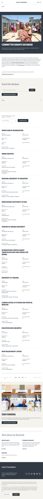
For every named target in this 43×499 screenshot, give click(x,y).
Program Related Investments (18, 62)
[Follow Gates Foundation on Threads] (40, 474)
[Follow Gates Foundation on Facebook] (29, 474)
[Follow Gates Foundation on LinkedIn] (32, 474)
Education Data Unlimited (11, 328)
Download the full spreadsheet (10, 94)
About (3, 6)
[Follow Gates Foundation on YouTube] (37, 474)
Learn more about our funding (10, 422)
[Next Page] (25, 377)
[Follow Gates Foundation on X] (26, 474)
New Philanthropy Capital (12, 351)
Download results (22, 121)
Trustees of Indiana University (13, 226)
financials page (21, 65)
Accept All (16, 494)
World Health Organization (12, 130)
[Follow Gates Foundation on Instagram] (34, 474)
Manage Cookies (7, 494)
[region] (21, 489)
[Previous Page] (2, 377)
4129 (19, 377)
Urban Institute (8, 153)
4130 (22, 377)
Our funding (9, 414)
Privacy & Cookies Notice (22, 489)
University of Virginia (10, 277)
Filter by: (3, 100)
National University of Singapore (15, 178)
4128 (16, 377)
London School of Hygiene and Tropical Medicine (17, 303)
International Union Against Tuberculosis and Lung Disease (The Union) (15, 252)
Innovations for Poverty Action (14, 202)
